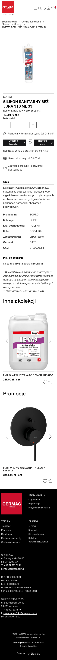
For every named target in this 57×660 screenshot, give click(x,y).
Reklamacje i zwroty (11, 538)
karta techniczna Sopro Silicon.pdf (23, 264)
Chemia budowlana (31, 22)
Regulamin (6, 534)
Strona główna (9, 22)
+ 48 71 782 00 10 (12, 565)
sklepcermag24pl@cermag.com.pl (20, 613)
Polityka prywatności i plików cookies (28, 643)
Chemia (5, 24)
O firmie (32, 526)
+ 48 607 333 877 (12, 610)
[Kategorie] (35, 8)
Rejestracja (34, 504)
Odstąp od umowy (10, 542)
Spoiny (17, 24)
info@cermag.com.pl (13, 569)
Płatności (6, 530)
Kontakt (32, 530)
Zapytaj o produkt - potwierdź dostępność (25, 168)
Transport (6, 526)
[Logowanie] (48, 8)
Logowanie (34, 500)
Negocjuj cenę (42, 142)
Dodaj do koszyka (13, 142)
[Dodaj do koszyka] (50, 382)
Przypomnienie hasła (39, 508)
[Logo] (13, 8)
